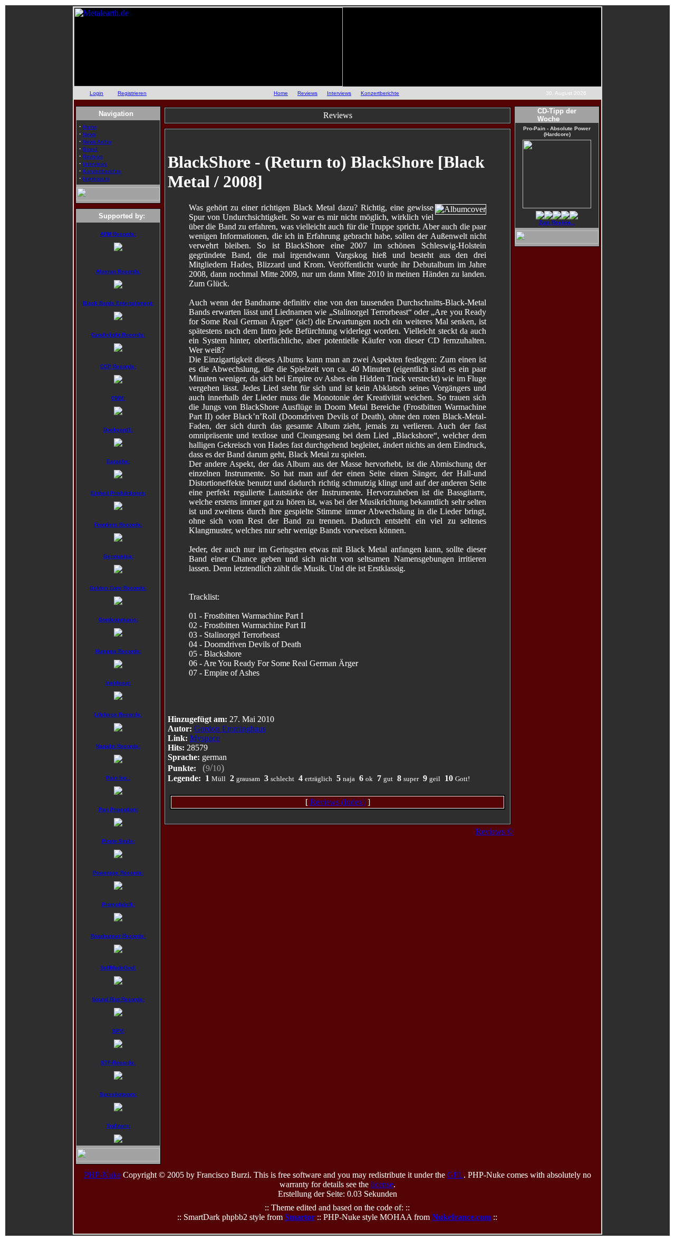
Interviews (339, 93)
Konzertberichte (380, 93)
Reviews (307, 93)
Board (90, 149)
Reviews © (494, 831)
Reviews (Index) (337, 801)
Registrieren (132, 93)
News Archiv (97, 142)
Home (281, 93)
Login (96, 93)
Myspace (205, 738)
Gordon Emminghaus (230, 728)
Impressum (96, 178)
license (382, 1184)
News (89, 134)
